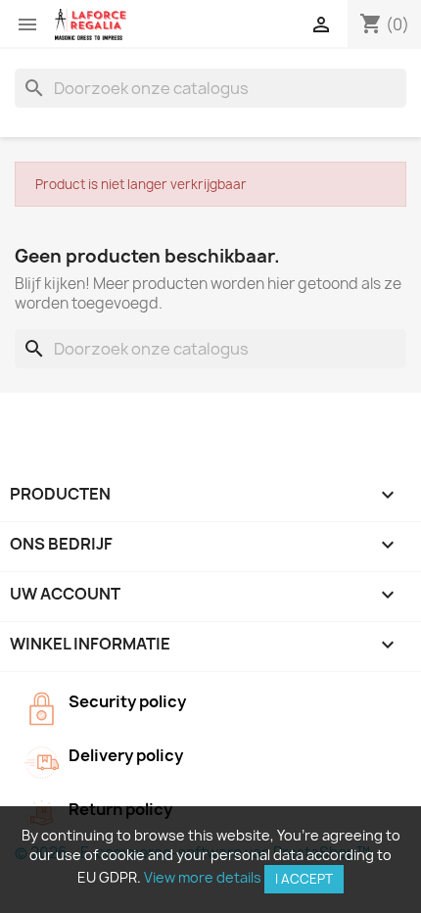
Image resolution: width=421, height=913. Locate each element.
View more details (202, 877)
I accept (304, 879)
